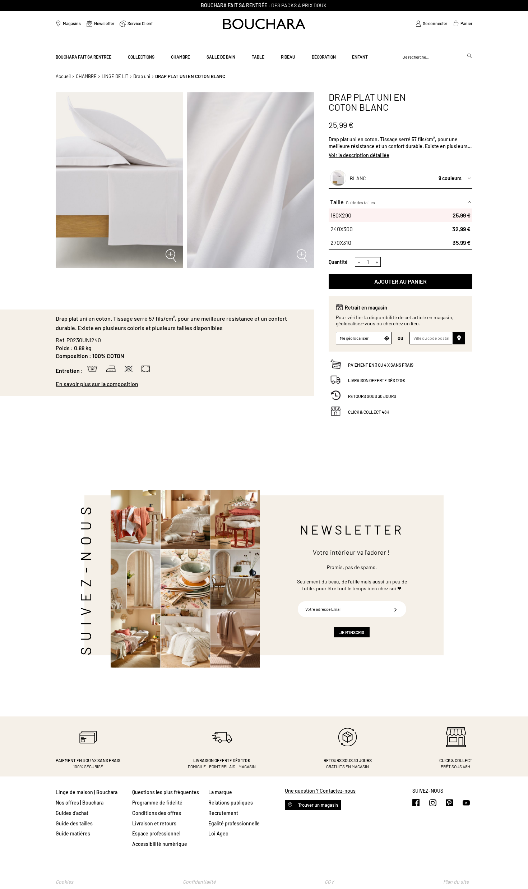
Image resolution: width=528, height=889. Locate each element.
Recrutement (223, 813)
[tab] (181, 384)
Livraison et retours (154, 823)
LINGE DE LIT (115, 76)
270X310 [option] (400, 242)
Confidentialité (199, 882)
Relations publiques (230, 802)
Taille (352, 201)
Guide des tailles (360, 202)
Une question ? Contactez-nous (320, 791)
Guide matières (73, 833)
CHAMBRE (86, 76)
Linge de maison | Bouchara (86, 792)
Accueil (63, 76)
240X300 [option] (400, 228)
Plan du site (456, 882)
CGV (329, 882)
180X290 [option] (400, 215)
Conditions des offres (156, 813)
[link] (431, 24)
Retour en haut (515, 869)
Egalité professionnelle (234, 823)
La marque (220, 792)
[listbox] (400, 228)
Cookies (64, 882)
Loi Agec (218, 833)
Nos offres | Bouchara (79, 802)
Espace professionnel (156, 833)
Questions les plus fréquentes (165, 792)
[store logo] (264, 24)
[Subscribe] (395, 609)
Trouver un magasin (317, 805)
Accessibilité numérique (159, 844)
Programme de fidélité (157, 802)
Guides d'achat (72, 813)
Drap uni (141, 76)
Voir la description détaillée (359, 155)
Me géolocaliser (354, 337)
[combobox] (437, 57)
